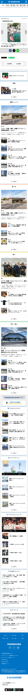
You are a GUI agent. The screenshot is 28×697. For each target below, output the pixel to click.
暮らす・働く (22, 5)
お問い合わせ (5, 659)
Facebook (10, 647)
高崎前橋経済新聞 (14, 2)
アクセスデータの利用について (8, 657)
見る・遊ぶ (13, 5)
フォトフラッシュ (5, 18)
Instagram (18, 647)
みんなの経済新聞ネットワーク (14, 678)
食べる (7, 5)
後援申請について (5, 663)
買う (18, 5)
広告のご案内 (5, 661)
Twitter (14, 647)
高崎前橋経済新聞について (7, 653)
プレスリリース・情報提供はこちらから (10, 655)
